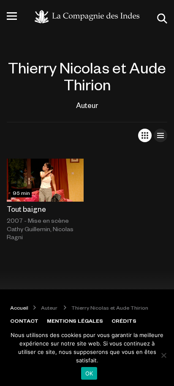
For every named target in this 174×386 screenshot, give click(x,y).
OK (89, 373)
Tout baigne (26, 208)
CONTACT (24, 320)
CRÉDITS (123, 320)
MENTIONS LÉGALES (75, 320)
